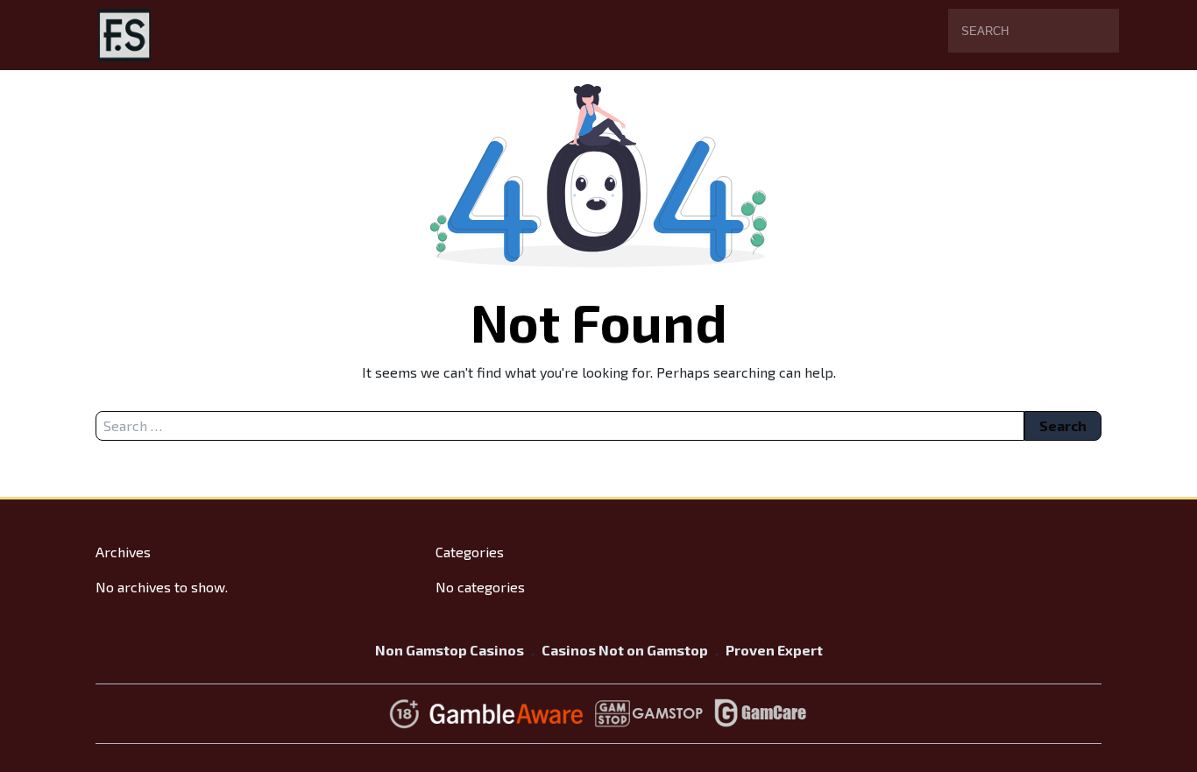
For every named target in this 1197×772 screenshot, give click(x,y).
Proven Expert (774, 649)
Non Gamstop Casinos (449, 649)
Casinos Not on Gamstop (625, 649)
